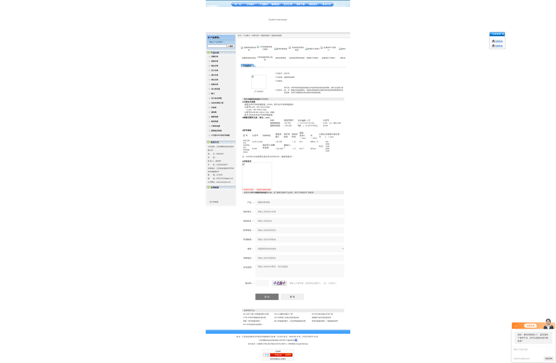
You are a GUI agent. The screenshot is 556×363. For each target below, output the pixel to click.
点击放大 (260, 91)
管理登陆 (291, 344)
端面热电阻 (265, 35)
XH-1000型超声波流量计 (252, 324)
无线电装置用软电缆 (285, 58)
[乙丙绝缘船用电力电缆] (253, 47)
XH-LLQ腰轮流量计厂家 (283, 314)
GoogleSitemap (302, 344)
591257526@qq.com (224, 178)
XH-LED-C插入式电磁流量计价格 (256, 314)
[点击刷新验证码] (279, 283)
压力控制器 (214, 195)
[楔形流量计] (332, 49)
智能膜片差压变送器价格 (321, 318)
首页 (239, 35)
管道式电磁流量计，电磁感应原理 (325, 321)
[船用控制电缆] (269, 49)
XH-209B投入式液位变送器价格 (286, 318)
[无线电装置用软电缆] (285, 47)
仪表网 (259, 344)
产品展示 (246, 35)
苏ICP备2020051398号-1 (277, 344)
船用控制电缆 (269, 58)
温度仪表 (255, 35)
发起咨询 (548, 358)
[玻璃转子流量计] (300, 49)
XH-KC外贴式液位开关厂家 (322, 314)
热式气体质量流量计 (217, 199)
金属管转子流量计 (317, 58)
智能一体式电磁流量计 (251, 321)
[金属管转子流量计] (317, 47)
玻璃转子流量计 (301, 58)
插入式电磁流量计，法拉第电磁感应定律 (290, 321)
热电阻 (259, 190)
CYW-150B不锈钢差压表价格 (254, 318)
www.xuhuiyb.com (223, 182)
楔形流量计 (214, 203)
